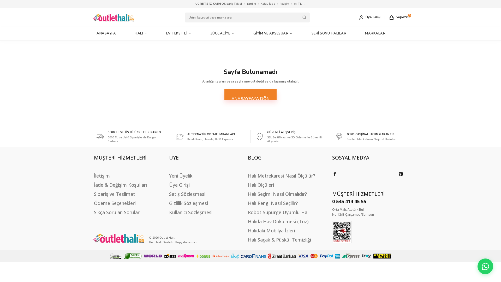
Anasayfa (106, 33)
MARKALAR (375, 33)
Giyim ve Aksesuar (271, 33)
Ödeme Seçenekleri (115, 203)
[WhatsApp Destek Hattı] (485, 266)
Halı (139, 33)
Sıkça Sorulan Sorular (117, 212)
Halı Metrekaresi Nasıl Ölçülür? (281, 176)
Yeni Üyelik (180, 176)
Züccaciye (220, 33)
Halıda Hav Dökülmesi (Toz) (278, 221)
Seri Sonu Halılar (329, 33)
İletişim (284, 4)
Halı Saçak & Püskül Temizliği (279, 240)
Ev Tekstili (176, 33)
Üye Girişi (179, 185)
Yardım (251, 4)
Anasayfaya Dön (250, 98)
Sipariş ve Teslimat (114, 194)
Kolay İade (268, 4)
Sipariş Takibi (233, 4)
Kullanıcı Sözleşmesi (190, 212)
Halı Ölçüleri (261, 185)
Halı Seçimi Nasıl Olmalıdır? (277, 194)
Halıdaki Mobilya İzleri (271, 230)
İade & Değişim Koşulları (120, 185)
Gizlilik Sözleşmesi (188, 203)
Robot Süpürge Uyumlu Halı (278, 212)
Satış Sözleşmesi (187, 194)
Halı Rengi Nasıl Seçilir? (273, 203)
